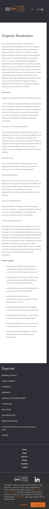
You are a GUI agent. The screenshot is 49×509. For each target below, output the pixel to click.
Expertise (24, 464)
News (24, 453)
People (24, 460)
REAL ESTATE (6, 410)
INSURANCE (6, 393)
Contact (24, 467)
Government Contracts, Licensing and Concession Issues (19, 428)
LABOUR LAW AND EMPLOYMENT (14, 398)
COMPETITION (7, 404)
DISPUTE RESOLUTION (10, 421)
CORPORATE (6, 387)
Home (24, 449)
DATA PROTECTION (8, 415)
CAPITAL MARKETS (8, 381)
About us (24, 457)
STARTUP (5, 435)
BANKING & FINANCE (9, 375)
